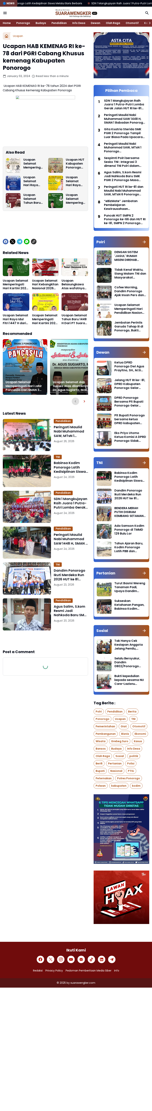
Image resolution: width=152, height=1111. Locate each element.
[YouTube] (71, 959)
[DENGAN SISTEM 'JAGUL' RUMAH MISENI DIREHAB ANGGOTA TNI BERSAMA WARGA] (104, 257)
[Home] (6, 36)
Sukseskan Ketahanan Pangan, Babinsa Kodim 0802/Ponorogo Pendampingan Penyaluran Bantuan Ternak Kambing (129, 605)
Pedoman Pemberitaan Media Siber (88, 970)
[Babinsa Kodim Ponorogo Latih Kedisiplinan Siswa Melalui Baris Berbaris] (27, 471)
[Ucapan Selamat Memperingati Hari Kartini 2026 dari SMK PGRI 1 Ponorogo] (13, 165)
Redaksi (38, 970)
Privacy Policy (54, 970)
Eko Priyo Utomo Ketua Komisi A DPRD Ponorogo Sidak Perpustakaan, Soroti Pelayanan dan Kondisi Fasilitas (130, 437)
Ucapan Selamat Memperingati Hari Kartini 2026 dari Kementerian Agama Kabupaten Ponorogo (75, 199)
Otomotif (132, 23)
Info (116, 970)
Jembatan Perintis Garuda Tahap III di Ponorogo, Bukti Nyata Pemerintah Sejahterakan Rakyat (128, 326)
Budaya (41, 23)
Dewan (95, 23)
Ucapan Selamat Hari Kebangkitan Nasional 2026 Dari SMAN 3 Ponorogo (45, 284)
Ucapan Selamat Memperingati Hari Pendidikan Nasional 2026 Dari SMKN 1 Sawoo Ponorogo (129, 309)
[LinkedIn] (101, 959)
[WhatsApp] (26, 241)
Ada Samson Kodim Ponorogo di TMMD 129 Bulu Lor (129, 529)
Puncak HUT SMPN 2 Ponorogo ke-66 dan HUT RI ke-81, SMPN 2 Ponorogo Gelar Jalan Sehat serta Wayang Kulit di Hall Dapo (125, 219)
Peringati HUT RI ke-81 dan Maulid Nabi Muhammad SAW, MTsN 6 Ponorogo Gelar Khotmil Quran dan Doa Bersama (123, 190)
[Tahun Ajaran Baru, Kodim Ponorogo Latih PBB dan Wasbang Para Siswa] (104, 549)
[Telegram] (19, 241)
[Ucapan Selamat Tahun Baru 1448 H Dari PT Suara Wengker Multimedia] (13, 200)
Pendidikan (59, 23)
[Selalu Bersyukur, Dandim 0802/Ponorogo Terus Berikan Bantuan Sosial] (104, 664)
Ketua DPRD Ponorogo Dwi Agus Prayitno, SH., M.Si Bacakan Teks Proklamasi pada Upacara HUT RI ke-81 (129, 366)
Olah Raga (113, 23)
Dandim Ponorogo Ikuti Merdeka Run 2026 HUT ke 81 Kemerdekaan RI (69, 574)
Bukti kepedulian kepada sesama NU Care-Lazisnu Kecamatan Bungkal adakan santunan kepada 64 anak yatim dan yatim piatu (129, 680)
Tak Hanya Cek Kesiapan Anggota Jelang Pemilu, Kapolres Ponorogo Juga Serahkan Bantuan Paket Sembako (129, 644)
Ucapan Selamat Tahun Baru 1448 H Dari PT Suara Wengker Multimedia (32, 199)
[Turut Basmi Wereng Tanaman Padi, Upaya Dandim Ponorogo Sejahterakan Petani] (104, 588)
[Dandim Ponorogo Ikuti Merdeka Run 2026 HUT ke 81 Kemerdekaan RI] (27, 578)
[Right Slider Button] (148, 23)
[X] (12, 241)
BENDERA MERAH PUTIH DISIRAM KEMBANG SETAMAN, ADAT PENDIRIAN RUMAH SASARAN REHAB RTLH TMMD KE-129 (129, 512)
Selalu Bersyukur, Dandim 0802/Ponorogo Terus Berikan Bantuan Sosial (127, 662)
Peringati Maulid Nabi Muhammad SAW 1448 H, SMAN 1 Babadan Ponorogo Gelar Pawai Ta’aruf (71, 538)
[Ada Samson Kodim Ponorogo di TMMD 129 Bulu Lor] (104, 531)
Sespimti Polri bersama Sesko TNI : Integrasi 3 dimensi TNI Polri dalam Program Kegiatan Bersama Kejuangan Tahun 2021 (124, 162)
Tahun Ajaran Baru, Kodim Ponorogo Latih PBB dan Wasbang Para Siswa (128, 547)
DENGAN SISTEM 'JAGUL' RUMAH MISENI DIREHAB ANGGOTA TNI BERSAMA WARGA (127, 256)
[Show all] (144, 242)
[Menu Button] (5, 13)
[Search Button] (147, 13)
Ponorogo (23, 23)
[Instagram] (61, 959)
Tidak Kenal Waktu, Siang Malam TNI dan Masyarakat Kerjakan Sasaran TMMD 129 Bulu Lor (130, 273)
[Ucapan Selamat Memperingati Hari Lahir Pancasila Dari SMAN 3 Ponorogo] (25, 367)
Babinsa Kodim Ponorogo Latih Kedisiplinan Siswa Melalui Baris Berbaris (70, 467)
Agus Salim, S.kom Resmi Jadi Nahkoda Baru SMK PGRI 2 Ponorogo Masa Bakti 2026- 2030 (70, 610)
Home (7, 23)
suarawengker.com (82, 983)
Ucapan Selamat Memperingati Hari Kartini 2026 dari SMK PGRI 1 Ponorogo (33, 163)
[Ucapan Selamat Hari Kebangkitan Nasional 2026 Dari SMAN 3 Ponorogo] (45, 267)
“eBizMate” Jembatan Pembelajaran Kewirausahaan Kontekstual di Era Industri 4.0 (124, 205)
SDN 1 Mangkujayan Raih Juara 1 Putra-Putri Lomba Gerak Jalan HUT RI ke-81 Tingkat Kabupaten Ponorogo (70, 503)
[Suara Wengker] (76, 13)
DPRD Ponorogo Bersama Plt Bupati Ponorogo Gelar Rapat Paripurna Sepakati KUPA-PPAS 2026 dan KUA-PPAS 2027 (130, 401)
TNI (58, 457)
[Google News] (81, 959)
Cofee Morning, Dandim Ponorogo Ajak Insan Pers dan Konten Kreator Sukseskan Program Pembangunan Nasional (129, 291)
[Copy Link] (34, 241)
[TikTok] (91, 959)
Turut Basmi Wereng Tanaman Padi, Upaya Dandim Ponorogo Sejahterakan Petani (129, 587)
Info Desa (78, 23)
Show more (45, 640)
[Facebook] (5, 241)
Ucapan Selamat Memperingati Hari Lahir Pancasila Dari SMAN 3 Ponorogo (24, 386)
